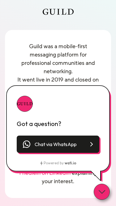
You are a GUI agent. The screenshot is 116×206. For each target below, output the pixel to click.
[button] (58, 144)
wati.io (70, 163)
